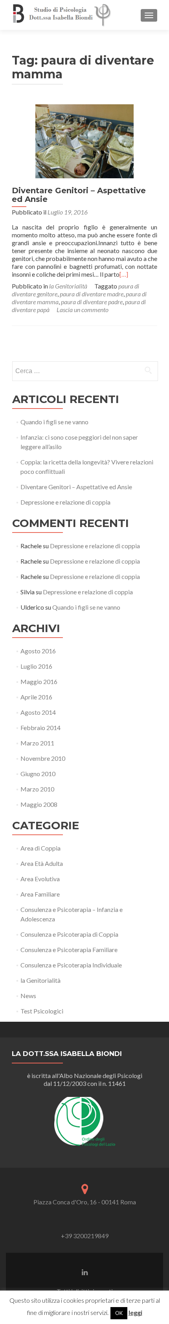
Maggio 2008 (38, 804)
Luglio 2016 (36, 666)
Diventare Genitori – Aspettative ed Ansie (79, 195)
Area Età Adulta (41, 863)
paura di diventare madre (91, 294)
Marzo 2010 (37, 789)
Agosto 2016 (38, 651)
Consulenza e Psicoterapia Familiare (69, 949)
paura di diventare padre (92, 301)
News (28, 995)
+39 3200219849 (84, 1235)
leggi (135, 1312)
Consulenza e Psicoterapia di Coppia (69, 934)
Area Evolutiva (40, 878)
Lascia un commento (82, 309)
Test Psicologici (41, 1011)
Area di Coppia (40, 848)
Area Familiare (40, 894)
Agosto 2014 (38, 712)
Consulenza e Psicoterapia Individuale (71, 965)
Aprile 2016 (36, 697)
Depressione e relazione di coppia (65, 502)
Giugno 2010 (37, 773)
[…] (123, 274)
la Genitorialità (68, 286)
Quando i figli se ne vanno (54, 421)
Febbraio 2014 (40, 727)
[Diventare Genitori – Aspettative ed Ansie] (84, 140)
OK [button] (119, 1313)
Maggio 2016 (38, 681)
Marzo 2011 (37, 743)
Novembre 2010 (42, 758)
